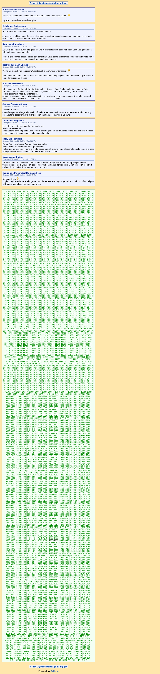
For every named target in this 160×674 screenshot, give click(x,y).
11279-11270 (48, 355)
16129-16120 (22, 204)
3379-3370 (53, 575)
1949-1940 (42, 614)
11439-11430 (22, 350)
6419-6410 (53, 492)
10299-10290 (48, 385)
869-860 (52, 643)
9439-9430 (75, 409)
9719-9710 (32, 403)
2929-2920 (21, 588)
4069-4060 (85, 555)
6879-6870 (75, 479)
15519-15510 (87, 222)
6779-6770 (10, 483)
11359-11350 (35, 353)
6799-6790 (75, 481)
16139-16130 (9, 204)
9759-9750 (75, 401)
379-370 (43, 654)
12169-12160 (74, 326)
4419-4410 (53, 547)
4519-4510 (32, 544)
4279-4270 (32, 551)
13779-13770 (74, 276)
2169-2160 (64, 608)
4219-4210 (10, 553)
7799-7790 (32, 455)
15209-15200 (35, 233)
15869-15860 (87, 211)
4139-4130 (10, 555)
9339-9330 (10, 414)
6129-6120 (21, 501)
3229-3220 (42, 579)
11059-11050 (60, 361)
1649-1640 (21, 623)
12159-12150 (87, 326)
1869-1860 (42, 616)
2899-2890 (53, 588)
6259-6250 (53, 497)
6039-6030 (32, 503)
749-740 (69, 645)
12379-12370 (74, 320)
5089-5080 (21, 529)
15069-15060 (35, 237)
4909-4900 (42, 534)
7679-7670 (75, 457)
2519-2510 (32, 599)
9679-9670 (75, 403)
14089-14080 (35, 268)
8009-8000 (64, 449)
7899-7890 (10, 453)
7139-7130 (53, 473)
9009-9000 (21, 422)
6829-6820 (42, 481)
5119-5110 (75, 527)
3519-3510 (75, 571)
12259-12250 (48, 324)
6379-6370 (10, 494)
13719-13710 (61, 279)
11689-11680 (60, 342)
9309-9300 (42, 414)
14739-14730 (9, 248)
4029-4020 (42, 558)
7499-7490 (10, 464)
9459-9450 (53, 409)
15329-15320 (61, 228)
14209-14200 (61, 263)
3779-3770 (53, 564)
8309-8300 (85, 440)
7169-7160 (21, 473)
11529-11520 (86, 346)
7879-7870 (32, 453)
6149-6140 (85, 499)
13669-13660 (35, 281)
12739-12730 (61, 309)
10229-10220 (48, 388)
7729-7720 (21, 457)
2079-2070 (75, 610)
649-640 (69, 647)
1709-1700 (42, 621)
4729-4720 (64, 538)
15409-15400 (48, 226)
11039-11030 (86, 361)
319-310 (9, 656)
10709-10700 (61, 372)
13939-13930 (48, 272)
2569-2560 (64, 597)
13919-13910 (74, 272)
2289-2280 (21, 606)
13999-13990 (61, 270)
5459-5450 (53, 518)
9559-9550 (32, 407)
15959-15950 (61, 209)
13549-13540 (9, 285)
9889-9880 (21, 398)
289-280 (35, 656)
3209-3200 (64, 579)
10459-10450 (22, 381)
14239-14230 (22, 263)
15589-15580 (87, 220)
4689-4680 (21, 540)
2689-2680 (21, 595)
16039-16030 (48, 207)
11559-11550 (48, 346)
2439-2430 (32, 601)
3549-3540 (42, 571)
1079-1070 (32, 638)
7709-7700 (42, 457)
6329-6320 (64, 494)
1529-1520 (64, 625)
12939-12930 (74, 302)
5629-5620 (42, 514)
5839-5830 (75, 507)
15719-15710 (9, 217)
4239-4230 (75, 551)
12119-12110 (48, 329)
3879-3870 (32, 562)
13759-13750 (9, 279)
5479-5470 (32, 518)
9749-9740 (85, 401)
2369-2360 (21, 603)
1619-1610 (53, 623)
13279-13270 (87, 292)
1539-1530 (53, 625)
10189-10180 (9, 390)
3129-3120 (64, 582)
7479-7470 (32, 464)
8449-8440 (21, 438)
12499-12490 (9, 318)
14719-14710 (35, 248)
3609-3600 (64, 568)
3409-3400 (21, 575)
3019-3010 (10, 586)
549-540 (69, 649)
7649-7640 (21, 459)
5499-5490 (10, 518)
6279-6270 (32, 497)
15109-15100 (74, 235)
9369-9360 (64, 412)
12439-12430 (87, 318)
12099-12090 (74, 329)
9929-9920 (64, 396)
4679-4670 (32, 540)
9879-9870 (32, 398)
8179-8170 (53, 444)
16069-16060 (9, 207)
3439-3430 (75, 573)
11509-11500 (22, 348)
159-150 (61, 658)
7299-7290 (53, 468)
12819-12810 (48, 307)
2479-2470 (75, 599)
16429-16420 (87, 193)
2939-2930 (10, 588)
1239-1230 (32, 634)
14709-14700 (48, 248)
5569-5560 (21, 516)
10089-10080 (48, 392)
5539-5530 (53, 516)
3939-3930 (53, 560)
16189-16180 (35, 202)
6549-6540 (85, 488)
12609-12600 (48, 313)
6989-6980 (42, 477)
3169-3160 (21, 582)
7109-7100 (85, 473)
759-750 (61, 645)
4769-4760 (21, 538)
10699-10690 (74, 372)
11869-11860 (10, 337)
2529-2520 (21, 599)
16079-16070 (86, 204)
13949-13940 (35, 272)
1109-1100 (84, 636)
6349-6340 (42, 494)
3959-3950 (32, 560)
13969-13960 (9, 272)
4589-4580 (42, 542)
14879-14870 (9, 244)
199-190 (26, 658)
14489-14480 (61, 255)
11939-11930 (10, 335)
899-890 (26, 643)
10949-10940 (22, 366)
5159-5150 (32, 527)
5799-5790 (32, 510)
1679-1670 (75, 621)
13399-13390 (22, 289)
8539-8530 (10, 435)
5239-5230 (32, 525)
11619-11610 (60, 344)
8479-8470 (75, 435)
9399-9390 (32, 412)
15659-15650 (87, 217)
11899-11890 (60, 335)
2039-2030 (32, 612)
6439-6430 (32, 492)
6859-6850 (10, 481)
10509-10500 (48, 379)
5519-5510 (75, 516)
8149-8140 (85, 444)
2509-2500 (42, 599)
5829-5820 (85, 507)
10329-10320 (9, 385)
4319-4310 (75, 549)
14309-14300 (22, 261)
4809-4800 (64, 536)
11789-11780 (22, 340)
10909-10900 (74, 366)
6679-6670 (32, 486)
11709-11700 (35, 342)
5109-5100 (85, 527)
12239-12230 (74, 324)
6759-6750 (32, 483)
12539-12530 (48, 316)
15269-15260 (48, 231)
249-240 (69, 656)
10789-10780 (48, 370)
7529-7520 (64, 462)
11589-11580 (10, 346)
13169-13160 (48, 296)
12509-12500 (87, 316)
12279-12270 (22, 324)
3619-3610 (53, 568)
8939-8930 (10, 425)
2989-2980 (42, 586)
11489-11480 (48, 348)
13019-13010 (61, 300)
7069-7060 (42, 475)
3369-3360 (64, 575)
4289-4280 (21, 551)
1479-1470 (32, 627)
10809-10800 (22, 370)
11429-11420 (35, 350)
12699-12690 (22, 311)
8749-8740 (42, 429)
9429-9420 (85, 409)
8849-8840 (21, 427)
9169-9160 (21, 418)
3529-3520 (64, 571)
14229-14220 (35, 263)
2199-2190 (32, 608)
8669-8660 (42, 431)
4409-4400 (64, 547)
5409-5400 (21, 521)
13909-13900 (87, 272)
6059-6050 (10, 503)
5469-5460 (42, 518)
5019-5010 (10, 531)
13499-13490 (74, 285)
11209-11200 (48, 357)
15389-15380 (74, 226)
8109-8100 (42, 446)
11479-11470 (60, 348)
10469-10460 (9, 381)
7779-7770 (53, 455)
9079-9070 (32, 420)
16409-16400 (22, 196)
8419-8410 (53, 438)
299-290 (26, 656)
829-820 (86, 643)
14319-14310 (9, 261)
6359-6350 (32, 494)
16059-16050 (22, 207)
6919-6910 (32, 479)
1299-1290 (53, 632)
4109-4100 (42, 555)
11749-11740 (73, 340)
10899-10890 (87, 366)
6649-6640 (64, 486)
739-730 (78, 645)
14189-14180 (87, 263)
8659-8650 (53, 431)
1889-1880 (21, 616)
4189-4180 (42, 553)
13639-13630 (74, 281)
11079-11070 (35, 361)
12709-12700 (9, 311)
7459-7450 (53, 464)
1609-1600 (64, 623)
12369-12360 (87, 320)
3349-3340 (85, 575)
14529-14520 (9, 255)
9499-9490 (10, 409)
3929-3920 (64, 560)
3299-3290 (53, 577)
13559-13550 (87, 283)
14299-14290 (35, 261)
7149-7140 (43, 473)
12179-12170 (61, 326)
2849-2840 (21, 590)
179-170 (43, 658)
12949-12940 (61, 302)
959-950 (63, 640)
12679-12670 (48, 311)
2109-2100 (42, 610)
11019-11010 (22, 364)
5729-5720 (21, 512)
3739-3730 (10, 566)
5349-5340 (85, 521)
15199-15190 (48, 233)
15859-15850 (9, 213)
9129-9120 (64, 418)
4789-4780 (85, 536)
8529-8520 (21, 435)
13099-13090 (48, 298)
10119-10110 (9, 392)
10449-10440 (35, 381)
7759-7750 (75, 455)
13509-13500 (61, 285)
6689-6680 (21, 486)
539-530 (78, 649)
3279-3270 (75, 577)
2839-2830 (32, 590)
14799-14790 (22, 246)
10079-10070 (61, 392)
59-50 (54, 660)
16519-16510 (58, 191)
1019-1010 (8, 640)
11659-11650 (10, 344)
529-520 (86, 649)
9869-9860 (42, 398)
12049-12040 (48, 331)
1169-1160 (22, 636)
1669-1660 (85, 621)
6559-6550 (75, 488)
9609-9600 (64, 405)
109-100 (21, 660)
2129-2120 (21, 610)
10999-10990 (47, 364)
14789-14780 (35, 246)
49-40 (61, 660)
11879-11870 (86, 335)
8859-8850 (10, 427)
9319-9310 (32, 414)
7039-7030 (75, 475)
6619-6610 (10, 488)
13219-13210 (74, 294)
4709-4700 (85, 538)
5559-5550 (32, 516)
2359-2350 (32, 603)
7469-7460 (42, 464)
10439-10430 (48, 381)
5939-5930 (53, 505)
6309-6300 (85, 494)
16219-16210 (87, 200)
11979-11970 (48, 333)
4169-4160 (64, 553)
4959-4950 (75, 531)
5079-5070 (32, 529)
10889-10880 (9, 368)
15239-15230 (87, 231)
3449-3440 (64, 573)
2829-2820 (42, 590)
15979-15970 (35, 209)
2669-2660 (42, 595)
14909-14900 (61, 241)
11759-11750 (60, 340)
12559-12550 (22, 316)
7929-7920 (64, 451)
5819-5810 (10, 510)
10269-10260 (87, 385)
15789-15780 (9, 215)
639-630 (78, 647)
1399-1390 (32, 630)
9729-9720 (21, 403)
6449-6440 (21, 492)
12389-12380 (61, 320)
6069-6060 (85, 501)
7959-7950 (32, 451)
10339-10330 (87, 383)
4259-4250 (53, 551)
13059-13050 (9, 300)
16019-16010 (74, 207)
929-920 (88, 640)
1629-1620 (42, 623)
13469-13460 (22, 287)
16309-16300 (61, 198)
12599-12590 (61, 313)
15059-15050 (48, 237)
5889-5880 (21, 507)
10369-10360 (48, 383)
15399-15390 (61, 226)
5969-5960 (21, 505)
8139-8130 (10, 446)
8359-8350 (32, 440)
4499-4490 (53, 544)
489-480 (35, 651)
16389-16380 (48, 196)
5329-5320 (21, 523)
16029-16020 (61, 207)
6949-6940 (85, 477)
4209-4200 (21, 553)
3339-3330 (10, 577)
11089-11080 (22, 361)
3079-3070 (32, 584)
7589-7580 (85, 459)
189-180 (35, 658)
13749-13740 (22, 279)
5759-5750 (75, 510)
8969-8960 (64, 422)
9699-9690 (53, 403)
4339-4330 (53, 549)
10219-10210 (61, 388)
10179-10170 (22, 390)
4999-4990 (32, 531)
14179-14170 (9, 265)
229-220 (86, 656)
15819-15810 (61, 213)
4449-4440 (21, 547)
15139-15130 (35, 235)
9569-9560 (21, 407)
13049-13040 (22, 300)
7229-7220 (42, 470)
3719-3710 (32, 566)
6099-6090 (53, 501)
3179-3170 (10, 582)
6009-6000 (64, 503)
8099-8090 (53, 446)
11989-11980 (35, 333)
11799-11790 (10, 340)
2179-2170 (53, 608)
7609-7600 (64, 459)
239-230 (78, 656)
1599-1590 (75, 623)
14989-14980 (48, 239)
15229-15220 (9, 233)
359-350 (61, 654)
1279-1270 (75, 632)
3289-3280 (64, 577)
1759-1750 (75, 619)
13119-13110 (22, 298)
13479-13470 (9, 287)
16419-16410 (9, 196)
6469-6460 (85, 490)
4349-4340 (42, 549)
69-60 (48, 660)
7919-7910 (75, 451)
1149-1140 (43, 636)
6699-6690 (10, 486)
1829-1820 (85, 616)
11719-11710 (22, 342)
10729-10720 (35, 372)
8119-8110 (31, 446)
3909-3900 (85, 560)
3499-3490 (10, 573)
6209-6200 (21, 499)
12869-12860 (74, 305)
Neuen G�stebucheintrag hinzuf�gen (48, 3)
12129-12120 (35, 329)
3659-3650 (10, 568)
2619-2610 (10, 597)
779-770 (43, 645)
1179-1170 (11, 636)
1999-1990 (75, 612)
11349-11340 (48, 353)
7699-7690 (53, 457)
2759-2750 (32, 592)
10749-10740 (9, 372)
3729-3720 (21, 566)
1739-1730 (10, 621)
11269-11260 (60, 355)
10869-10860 (35, 368)
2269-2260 (42, 606)
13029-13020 (48, 300)
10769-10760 (74, 370)
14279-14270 (61, 261)
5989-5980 (85, 503)
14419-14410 (61, 257)
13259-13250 (22, 294)
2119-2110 (31, 610)
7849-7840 (64, 453)
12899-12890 (35, 305)
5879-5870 (32, 507)
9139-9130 (53, 418)
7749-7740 (85, 455)
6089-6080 (64, 501)
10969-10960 (86, 364)
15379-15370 (87, 226)
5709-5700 (42, 512)
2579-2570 (53, 597)
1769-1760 (64, 619)
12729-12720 (74, 309)
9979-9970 (10, 396)
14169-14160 (22, 265)
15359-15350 (22, 228)
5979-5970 (10, 505)
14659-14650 (22, 250)
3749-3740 (85, 564)
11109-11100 (84, 359)
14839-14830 (61, 244)
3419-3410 (10, 575)
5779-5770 (53, 510)
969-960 (54, 640)
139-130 (78, 658)
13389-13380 (35, 289)
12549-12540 (35, 316)
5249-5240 (21, 525)
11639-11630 (35, 344)
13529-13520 (35, 285)
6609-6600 (21, 488)
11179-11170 (85, 357)
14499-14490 (48, 255)
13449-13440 (48, 287)
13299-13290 (61, 292)
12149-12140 (9, 329)
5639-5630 (32, 514)
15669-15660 (74, 217)
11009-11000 (34, 364)
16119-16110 (35, 204)
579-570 (43, 649)
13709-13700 (74, 279)
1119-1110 (74, 636)
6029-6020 (42, 503)
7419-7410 (10, 466)
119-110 (13, 660)
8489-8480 (64, 435)
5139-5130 (53, 527)
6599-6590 (32, 488)
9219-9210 (53, 416)
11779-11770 (35, 340)
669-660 (52, 647)
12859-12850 (87, 305)
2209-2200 (21, 608)
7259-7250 (10, 470)
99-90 (29, 660)
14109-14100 (9, 268)
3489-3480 (21, 573)
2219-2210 (10, 608)
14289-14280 (48, 261)
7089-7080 (21, 475)
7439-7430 (75, 464)
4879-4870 (75, 534)
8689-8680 (21, 431)
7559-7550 (32, 462)
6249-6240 (64, 497)
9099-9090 (10, 420)
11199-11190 (60, 357)
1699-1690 (53, 621)
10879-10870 (22, 368)
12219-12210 (9, 326)
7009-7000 (21, 477)
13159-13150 (61, 296)
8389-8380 (85, 438)
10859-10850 (48, 368)
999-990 (28, 640)
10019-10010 (50, 394)
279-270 (43, 656)
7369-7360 (64, 466)
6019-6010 (53, 503)
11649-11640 (22, 344)
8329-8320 (64, 440)
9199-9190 (75, 416)
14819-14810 (87, 244)
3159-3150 (32, 582)
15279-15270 (35, 231)
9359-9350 (75, 412)
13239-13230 (48, 294)
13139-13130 (87, 296)
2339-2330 (53, 603)
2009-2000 (64, 612)
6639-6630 (75, 486)
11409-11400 (60, 350)
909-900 (18, 643)
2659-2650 (53, 595)
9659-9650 (10, 405)
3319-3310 (32, 577)
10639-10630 (61, 374)
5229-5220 (42, 525)
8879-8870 (75, 425)
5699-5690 (53, 512)
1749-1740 (85, 619)
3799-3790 (32, 564)
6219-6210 (10, 499)
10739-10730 (22, 372)
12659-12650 (74, 311)
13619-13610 (9, 283)
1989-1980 (85, 612)
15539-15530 (61, 222)
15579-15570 (9, 222)
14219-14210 (48, 263)
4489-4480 (64, 544)
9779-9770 (53, 401)
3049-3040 (64, 584)
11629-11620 (48, 344)
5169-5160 (21, 527)
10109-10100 (22, 392)
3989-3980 (85, 558)
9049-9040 (64, 420)
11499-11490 (35, 348)
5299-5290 (53, 523)
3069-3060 (42, 584)
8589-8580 (42, 433)
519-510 (9, 651)
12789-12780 (87, 307)
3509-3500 (85, 571)
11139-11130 (48, 359)
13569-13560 (74, 283)
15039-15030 (74, 237)
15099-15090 (86, 235)
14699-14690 (61, 248)
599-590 (26, 649)
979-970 (46, 640)
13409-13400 (9, 289)
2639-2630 (75, 595)
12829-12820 (35, 307)
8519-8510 (32, 435)
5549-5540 (42, 516)
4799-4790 (75, 536)
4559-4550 (75, 542)
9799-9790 (32, 401)
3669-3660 (85, 566)
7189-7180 (85, 470)
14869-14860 (22, 244)
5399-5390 (32, 521)
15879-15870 (74, 211)
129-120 (86, 658)
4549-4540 (85, 542)
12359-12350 (9, 322)
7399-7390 (32, 466)
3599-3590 (75, 568)
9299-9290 (53, 414)
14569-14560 (48, 252)
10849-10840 (61, 368)
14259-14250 (87, 261)
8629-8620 (85, 431)
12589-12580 (74, 313)
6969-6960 (64, 477)
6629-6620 (85, 486)
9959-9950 (32, 396)
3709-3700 (42, 566)
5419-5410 (10, 521)
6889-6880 (64, 479)
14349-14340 (61, 259)
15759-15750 (48, 215)
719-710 (9, 647)
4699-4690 (10, 540)
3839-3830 (75, 562)
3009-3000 (21, 586)
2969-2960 (64, 586)
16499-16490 (84, 191)
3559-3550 (32, 571)
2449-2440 (21, 601)
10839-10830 (74, 368)
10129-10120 (87, 390)
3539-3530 (53, 571)
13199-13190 (9, 296)
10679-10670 (9, 374)
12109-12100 (61, 329)
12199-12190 (35, 326)
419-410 (9, 654)
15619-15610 (48, 220)
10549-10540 (87, 377)
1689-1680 (64, 621)
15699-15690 (35, 217)
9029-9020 (85, 420)
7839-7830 (75, 453)
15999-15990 (9, 209)
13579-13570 (61, 283)
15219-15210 (22, 233)
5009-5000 (21, 531)
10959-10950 (9, 366)
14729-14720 (22, 248)
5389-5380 (42, 521)
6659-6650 (53, 486)
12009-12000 (10, 333)
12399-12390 (48, 320)
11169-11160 (11, 359)
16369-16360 (74, 196)
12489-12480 (22, 318)
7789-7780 (42, 455)
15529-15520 (74, 222)
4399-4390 (75, 547)
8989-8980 (42, 422)
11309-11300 (10, 355)
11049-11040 (73, 361)
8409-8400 (64, 438)
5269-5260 (85, 523)
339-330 (78, 654)
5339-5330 (10, 523)
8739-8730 (53, 429)
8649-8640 (64, 431)
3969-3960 (21, 560)
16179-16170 (48, 202)
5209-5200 (64, 525)
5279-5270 (75, 523)
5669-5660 (85, 512)
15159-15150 (9, 235)
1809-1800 (21, 619)
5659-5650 (10, 514)
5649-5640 (21, 514)
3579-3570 (10, 571)
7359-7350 (75, 466)
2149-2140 (85, 608)
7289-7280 (64, 468)
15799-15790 (87, 213)
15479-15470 (48, 224)
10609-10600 (9, 377)
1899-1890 (10, 616)
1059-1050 (53, 638)
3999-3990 (75, 558)
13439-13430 (61, 287)
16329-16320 (35, 198)
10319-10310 (22, 385)
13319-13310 (35, 292)
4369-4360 (21, 549)
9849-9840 (64, 398)
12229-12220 (87, 324)
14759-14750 (74, 246)
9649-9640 (21, 405)
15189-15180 (61, 233)
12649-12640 (87, 311)
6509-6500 (42, 490)
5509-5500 (85, 516)
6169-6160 (64, 499)
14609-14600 (87, 250)
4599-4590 (32, 542)
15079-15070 (22, 237)
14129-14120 (74, 265)
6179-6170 (53, 499)
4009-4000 (64, 558)
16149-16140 (87, 202)
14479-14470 (74, 255)
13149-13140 (74, 296)
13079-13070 (74, 298)
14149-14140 (48, 265)
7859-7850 (53, 453)
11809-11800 (86, 337)
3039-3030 (75, 584)
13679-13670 (22, 281)
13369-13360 (61, 289)
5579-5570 (10, 516)
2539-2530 (10, 599)
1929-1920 (64, 614)
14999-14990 (35, 239)
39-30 (67, 660)
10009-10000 (63, 394)
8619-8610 (10, 433)
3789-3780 (42, 564)
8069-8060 (85, 446)
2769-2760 (21, 592)
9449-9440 (64, 409)
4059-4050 (10, 558)
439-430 (78, 651)
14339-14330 (74, 259)
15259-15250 (61, 231)
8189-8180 (42, 444)
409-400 (18, 654)
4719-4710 (75, 538)
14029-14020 (22, 270)
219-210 (9, 658)
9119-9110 (75, 418)
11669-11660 (86, 342)
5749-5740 (85, 510)
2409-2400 (64, 601)
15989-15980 (22, 209)
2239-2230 (75, 606)
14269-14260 (74, 261)
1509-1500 (85, 625)
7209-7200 (64, 470)
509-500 (18, 651)
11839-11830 (48, 337)
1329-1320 (21, 632)
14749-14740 (87, 246)
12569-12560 (9, 316)
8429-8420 (42, 438)
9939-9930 (53, 396)
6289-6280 (21, 497)
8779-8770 (10, 429)
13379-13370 (48, 289)
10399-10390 (9, 383)
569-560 (52, 649)
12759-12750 (35, 309)
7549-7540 (42, 462)
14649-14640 (35, 250)
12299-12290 (87, 322)
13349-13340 (87, 289)
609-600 (18, 649)
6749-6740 (42, 483)
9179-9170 (10, 418)
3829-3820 (85, 562)
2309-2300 (85, 603)
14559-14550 (61, 252)
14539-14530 (87, 252)
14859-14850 (35, 244)
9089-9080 (21, 420)
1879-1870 (32, 616)
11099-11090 (10, 361)
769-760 (52, 645)
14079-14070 (48, 268)
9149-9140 (43, 418)
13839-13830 (87, 274)
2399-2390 (75, 601)
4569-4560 (64, 542)
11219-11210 (35, 357)
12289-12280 (9, 324)
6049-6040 (21, 503)
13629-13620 (87, 281)
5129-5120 (64, 527)
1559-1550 (32, 625)
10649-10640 (48, 374)
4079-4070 (75, 555)
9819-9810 (10, 401)
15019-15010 (9, 239)
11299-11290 (22, 355)
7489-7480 (21, 464)
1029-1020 (85, 638)
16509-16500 (71, 191)
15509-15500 (9, 224)
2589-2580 (42, 597)
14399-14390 (87, 257)
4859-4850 (10, 536)
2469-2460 (85, 599)
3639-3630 (32, 568)
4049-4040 (21, 558)
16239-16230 (61, 200)
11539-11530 (73, 346)
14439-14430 (35, 257)
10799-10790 (35, 370)
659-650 (61, 647)
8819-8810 (53, 427)
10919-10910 (61, 366)
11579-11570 (22, 346)
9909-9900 (85, 396)
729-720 (86, 645)
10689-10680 (87, 372)
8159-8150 (75, 444)
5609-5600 (64, 514)
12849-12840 (9, 307)
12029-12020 (74, 331)
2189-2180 (42, 608)
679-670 (43, 647)
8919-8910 (32, 425)
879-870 (43, 643)
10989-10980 (60, 364)
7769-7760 (64, 455)
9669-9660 (85, 403)
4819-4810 (53, 536)
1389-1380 (42, 630)
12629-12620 (22, 313)
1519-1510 (75, 625)
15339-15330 (48, 228)
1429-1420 (85, 627)
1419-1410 (10, 630)
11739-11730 (86, 340)
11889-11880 (73, 335)
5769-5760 (64, 510)
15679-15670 (61, 217)
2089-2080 (64, 610)
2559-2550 (75, 597)
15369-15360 (9, 228)
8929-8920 (21, 425)
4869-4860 (85, 534)
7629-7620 (42, 459)
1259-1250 (10, 634)
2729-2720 (64, 592)
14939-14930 (22, 241)
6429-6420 (42, 492)
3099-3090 (10, 584)
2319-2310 (75, 603)
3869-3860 (42, 562)
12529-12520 (61, 316)
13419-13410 (87, 287)
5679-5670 (75, 512)
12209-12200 (22, 326)
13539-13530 (22, 285)
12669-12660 (61, 311)
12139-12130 (22, 329)
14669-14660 (9, 250)
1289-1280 (64, 632)
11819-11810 (73, 337)
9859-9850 (53, 398)
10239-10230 (35, 388)
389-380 (35, 654)
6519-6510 (32, 490)
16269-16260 (22, 200)
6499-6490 (53, 490)
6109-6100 (42, 501)
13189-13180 (22, 296)
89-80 (35, 660)
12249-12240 (61, 324)
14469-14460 (87, 255)
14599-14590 (9, 252)
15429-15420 (22, 226)
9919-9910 (75, 396)
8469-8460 (85, 435)
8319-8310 (75, 440)
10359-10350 (61, 383)
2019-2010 (53, 612)
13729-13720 (48, 279)
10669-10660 (22, 374)
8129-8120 (21, 446)
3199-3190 (75, 579)
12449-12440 (74, 318)
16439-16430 (74, 193)
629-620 (86, 647)
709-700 (18, 647)
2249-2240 (64, 606)
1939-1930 (53, 614)
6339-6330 (53, 494)
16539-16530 (32, 191)
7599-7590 (75, 459)
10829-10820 (87, 368)
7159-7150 (32, 473)
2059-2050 (10, 612)
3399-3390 (32, 575)
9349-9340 (85, 412)
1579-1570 (10, 625)
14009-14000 (48, 270)
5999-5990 (75, 503)
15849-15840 (22, 213)
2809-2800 (64, 590)
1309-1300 (42, 632)
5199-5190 (75, 525)
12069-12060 (22, 331)
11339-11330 (60, 353)
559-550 (61, 649)
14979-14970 (61, 239)
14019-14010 (35, 270)
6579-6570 (53, 488)
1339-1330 (10, 632)
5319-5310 (32, 523)
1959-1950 (32, 614)
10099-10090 (35, 392)
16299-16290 (74, 198)
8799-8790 (75, 427)
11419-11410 (48, 350)
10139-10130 (74, 390)
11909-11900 (48, 335)
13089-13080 (61, 298)
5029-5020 (85, 529)
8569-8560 (64, 433)
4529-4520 (21, 544)
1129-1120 (63, 636)
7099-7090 (10, 475)
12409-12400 (35, 320)
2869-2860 (85, 588)
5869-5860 (42, 507)
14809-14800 (9, 246)
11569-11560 (35, 346)
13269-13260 (9, 294)
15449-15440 (87, 224)
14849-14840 (48, 244)
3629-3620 (42, 568)
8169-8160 (64, 444)
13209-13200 (87, 294)
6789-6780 (85, 481)
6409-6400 (64, 492)
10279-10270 (74, 385)
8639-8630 (75, 431)
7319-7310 (32, 468)
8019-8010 (53, 449)
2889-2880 (64, 588)
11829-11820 (60, 337)
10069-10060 (74, 392)
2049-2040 (21, 612)
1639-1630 (32, 623)
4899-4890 (53, 534)
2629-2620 (85, 595)
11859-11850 (22, 337)
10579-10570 (48, 377)
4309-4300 (85, 549)
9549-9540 (42, 407)
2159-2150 (75, 608)
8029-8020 (42, 449)
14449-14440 (22, 257)
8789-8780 (85, 427)
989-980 (37, 640)
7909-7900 (85, 451)
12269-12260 (35, 324)
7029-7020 (85, 475)
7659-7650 (10, 459)
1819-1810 (10, 619)
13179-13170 (35, 296)
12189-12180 (48, 326)
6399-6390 (75, 492)
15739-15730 (74, 215)
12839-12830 (22, 307)
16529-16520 (45, 191)
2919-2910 (32, 588)
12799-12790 (74, 307)
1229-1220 (43, 634)
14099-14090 (22, 268)
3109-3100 (85, 582)
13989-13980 (74, 270)
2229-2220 (85, 606)
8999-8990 (32, 422)
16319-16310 (48, 198)
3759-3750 (75, 564)
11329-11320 (73, 353)
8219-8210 (10, 444)
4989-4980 (42, 531)
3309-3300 (42, 577)
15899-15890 (48, 211)
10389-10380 (22, 383)
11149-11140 (35, 359)
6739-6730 (53, 483)
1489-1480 (21, 627)
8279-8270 (32, 442)
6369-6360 (21, 494)
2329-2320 (64, 603)
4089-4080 (64, 555)
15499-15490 (22, 224)
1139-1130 (53, 636)
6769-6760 (21, 483)
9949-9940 (42, 396)
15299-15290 (9, 231)
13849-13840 (74, 274)
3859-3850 (53, 562)
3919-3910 (75, 560)
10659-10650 (35, 374)
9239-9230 (32, 416)
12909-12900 (22, 305)
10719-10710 (48, 372)
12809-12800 (61, 307)
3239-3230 (32, 579)
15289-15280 (22, 231)
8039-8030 (32, 449)
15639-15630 (22, 220)
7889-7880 (21, 453)
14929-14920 (35, 241)
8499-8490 (53, 435)
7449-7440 (64, 464)
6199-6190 (32, 499)
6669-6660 (42, 486)
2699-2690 (10, 595)
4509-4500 (42, 544)
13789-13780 (61, 276)
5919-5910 (75, 505)
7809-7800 (21, 455)
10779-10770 (61, 370)
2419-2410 (53, 601)
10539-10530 (9, 379)
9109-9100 (85, 418)
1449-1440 (64, 627)
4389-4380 (85, 547)
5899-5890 (10, 507)
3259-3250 (10, 579)
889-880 (35, 643)
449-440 (69, 651)
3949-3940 (42, 560)
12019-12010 (87, 331)
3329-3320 (21, 577)
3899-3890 (10, 562)
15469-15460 (61, 224)
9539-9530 (53, 407)
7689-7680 (64, 457)
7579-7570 (10, 462)
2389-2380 (85, 601)
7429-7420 (85, 464)
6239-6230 (75, 497)
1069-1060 (42, 638)
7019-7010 (10, 477)
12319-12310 (61, 322)
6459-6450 (10, 492)
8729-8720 (64, 429)
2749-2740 (42, 592)
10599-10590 (22, 377)
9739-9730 (10, 403)
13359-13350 (74, 289)
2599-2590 (32, 597)
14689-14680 (74, 248)
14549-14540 (74, 252)
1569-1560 (21, 625)
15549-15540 (48, 222)
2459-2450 (10, 601)
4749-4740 (42, 538)
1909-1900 (85, 614)
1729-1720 (21, 621)
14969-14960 (74, 239)
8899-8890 (53, 425)
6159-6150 (75, 499)
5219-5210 (53, 525)
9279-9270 (75, 414)
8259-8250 (53, 442)
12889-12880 (48, 305)
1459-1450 (53, 627)
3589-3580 (85, 568)
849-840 (69, 643)
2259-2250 (53, 606)
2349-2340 (42, 603)
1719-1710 (32, 621)
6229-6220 (85, 497)
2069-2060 (85, 610)
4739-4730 (53, 538)
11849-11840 (35, 337)
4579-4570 (53, 542)
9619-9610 (53, 405)
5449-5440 (64, 518)
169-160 (52, 658)
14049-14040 (87, 268)
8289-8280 (21, 442)
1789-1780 (42, 619)
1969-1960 (21, 614)
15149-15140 (22, 235)
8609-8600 (21, 433)
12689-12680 (35, 311)
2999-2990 (32, 586)
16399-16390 (35, 196)
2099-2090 (53, 610)
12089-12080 (86, 329)
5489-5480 (21, 518)
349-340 (69, 654)
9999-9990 (75, 394)
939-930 (80, 640)
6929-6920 (21, 479)
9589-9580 (85, 405)
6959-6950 (75, 477)
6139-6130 (10, 501)
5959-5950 (32, 505)
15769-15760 (35, 215)
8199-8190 (32, 444)
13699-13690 (87, 279)
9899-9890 (10, 398)
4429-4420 (42, 547)
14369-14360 (35, 259)
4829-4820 (42, 536)
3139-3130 (53, 582)
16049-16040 (35, 207)
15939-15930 (87, 209)
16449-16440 (61, 193)
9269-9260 (85, 414)
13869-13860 (48, 274)
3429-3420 (85, 573)
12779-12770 (9, 309)
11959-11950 (73, 333)
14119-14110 (86, 265)
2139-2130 (10, 610)
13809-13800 (35, 276)
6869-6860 (85, 479)
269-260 (52, 656)
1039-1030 (75, 638)
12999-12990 (87, 300)
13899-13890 (9, 274)
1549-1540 (42, 625)
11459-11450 (86, 348)
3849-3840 (64, 562)
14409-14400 (74, 257)
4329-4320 (64, 549)
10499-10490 (61, 379)
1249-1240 (21, 634)
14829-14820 (74, 244)
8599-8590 (32, 433)
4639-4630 (75, 540)
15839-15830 (35, 213)
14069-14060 (61, 268)
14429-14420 (48, 257)
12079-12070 (9, 331)
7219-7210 (53, 470)
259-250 (61, 656)
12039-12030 (61, 331)
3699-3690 (53, 566)
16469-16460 (35, 193)
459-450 (61, 651)
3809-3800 (21, 564)
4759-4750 (32, 538)
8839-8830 (32, 427)
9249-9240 (21, 416)
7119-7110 (75, 473)
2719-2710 (75, 592)
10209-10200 (74, 388)
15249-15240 (74, 231)
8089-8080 (64, 446)
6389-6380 (85, 492)
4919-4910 (32, 534)
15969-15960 (48, 209)
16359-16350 (87, 196)
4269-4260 (42, 551)
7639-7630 (32, 459)
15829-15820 (48, 213)
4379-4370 (10, 549)
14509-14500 (35, 255)
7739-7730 (10, 457)
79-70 (42, 660)
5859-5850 (53, 507)
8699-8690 (10, 431)
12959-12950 (48, 302)
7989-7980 (85, 449)
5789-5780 (42, 510)
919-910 (9, 643)
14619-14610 (74, 250)
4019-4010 (53, 558)
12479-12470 (35, 318)
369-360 (52, 654)
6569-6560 (64, 488)
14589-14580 (22, 252)
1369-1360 (64, 630)
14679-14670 (87, 248)
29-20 (74, 660)
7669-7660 (85, 457)
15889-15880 (61, 211)
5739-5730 (10, 512)
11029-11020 (9, 364)
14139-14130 (61, 265)
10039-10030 (24, 394)
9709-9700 (42, 403)
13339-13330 (9, 292)
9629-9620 (42, 405)
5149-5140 (43, 527)
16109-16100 (48, 204)
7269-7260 (85, 468)
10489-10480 (74, 379)
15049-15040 (61, 237)
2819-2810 (53, 590)
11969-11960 (60, 333)
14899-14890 (74, 241)
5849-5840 (64, 507)
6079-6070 (75, 501)
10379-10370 (35, 383)
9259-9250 (10, 416)
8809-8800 (64, 427)
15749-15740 (61, 215)
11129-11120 (60, 359)
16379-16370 (61, 196)
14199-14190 (74, 263)
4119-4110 (31, 555)
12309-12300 (74, 322)
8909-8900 (42, 425)
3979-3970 (10, 560)
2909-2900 (42, 588)
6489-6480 (64, 490)
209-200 (18, 658)
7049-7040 (64, 475)
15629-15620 (35, 220)
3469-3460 (42, 573)
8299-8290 (10, 442)
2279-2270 (32, 606)
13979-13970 (87, 270)
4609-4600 (21, 542)
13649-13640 (61, 281)
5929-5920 (64, 505)
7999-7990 (75, 449)
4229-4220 (85, 551)
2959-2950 (75, 586)
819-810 (9, 645)
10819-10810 (9, 370)
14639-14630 (48, 250)
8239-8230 (75, 442)
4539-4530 (10, 544)
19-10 (80, 660)
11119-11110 (72, 359)
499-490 (26, 651)
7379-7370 (53, 466)
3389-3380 (42, 575)
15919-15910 (22, 211)
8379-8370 (10, 440)
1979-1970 (10, 614)
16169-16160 (61, 202)
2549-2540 (85, 597)
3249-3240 (21, 579)
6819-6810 (53, 481)
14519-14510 (22, 255)
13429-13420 (74, 287)
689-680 (35, 647)
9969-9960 (21, 396)
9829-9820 (85, 398)
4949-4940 (85, 531)
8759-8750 (32, 429)
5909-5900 (85, 505)
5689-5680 (64, 512)
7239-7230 (32, 470)
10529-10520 (22, 379)
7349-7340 (85, 466)
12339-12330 (35, 322)
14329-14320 (87, 259)
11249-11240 (86, 355)
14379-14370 (22, 259)
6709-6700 (85, 483)
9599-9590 (75, 405)
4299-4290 (10, 551)
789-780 (35, 645)
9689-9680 (64, 403)
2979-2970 (53, 586)
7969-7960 (21, 451)
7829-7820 (85, 453)
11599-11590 (86, 344)
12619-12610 (35, 313)
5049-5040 (64, 529)
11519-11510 (10, 348)
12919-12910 (9, 305)
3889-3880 (21, 562)
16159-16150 (74, 202)
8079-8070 (75, 446)
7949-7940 (42, 451)
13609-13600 (22, 283)
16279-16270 (9, 200)
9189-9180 (85, 416)
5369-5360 (64, 521)
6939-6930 (10, 479)
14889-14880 (87, 241)
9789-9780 (42, 401)
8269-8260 (42, 442)
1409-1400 (21, 630)
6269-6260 (42, 497)
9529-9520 (64, 407)
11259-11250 (73, 355)
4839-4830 (32, 536)
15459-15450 (74, 224)
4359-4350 (32, 549)
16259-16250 (35, 200)
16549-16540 (19, 191)
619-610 (9, 649)
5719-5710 (32, 512)
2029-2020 (42, 612)
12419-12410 (22, 320)
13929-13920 (61, 272)
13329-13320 (22, 292)
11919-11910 (35, 335)
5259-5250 (10, 525)
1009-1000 (19, 640)
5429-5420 (85, 518)
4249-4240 (64, 551)
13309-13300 (48, 292)
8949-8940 (85, 422)
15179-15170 (74, 233)
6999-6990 (32, 477)
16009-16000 (87, 207)
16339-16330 (22, 198)
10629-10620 (74, 374)
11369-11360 (22, 353)
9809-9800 (21, 401)
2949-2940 (85, 586)
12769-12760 (22, 309)
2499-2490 (53, 599)
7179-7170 (10, 473)
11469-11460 (73, 348)
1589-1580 (85, 623)
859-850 (61, 643)
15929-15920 (9, 211)
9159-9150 (32, 418)
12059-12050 (35, 331)
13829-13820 (9, 276)
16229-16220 (74, 200)
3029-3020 (85, 584)
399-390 (26, 654)
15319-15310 (74, 228)
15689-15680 (48, 217)
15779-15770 (22, 215)
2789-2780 (85, 590)
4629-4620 (85, 540)
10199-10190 (87, 388)
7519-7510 (75, 462)
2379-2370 (10, 603)
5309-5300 (42, 523)
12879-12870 (61, 305)
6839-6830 (32, 481)
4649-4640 (64, 540)
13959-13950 (22, 272)
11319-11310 (86, 353)
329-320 (86, 654)
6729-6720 (64, 483)
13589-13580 (48, 283)
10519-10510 (35, 379)
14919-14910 (48, 241)
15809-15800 (74, 213)
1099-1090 (10, 638)
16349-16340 (9, 198)
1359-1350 (75, 630)
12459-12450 (61, 318)
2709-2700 (85, 592)
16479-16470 (22, 193)
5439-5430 (75, 518)
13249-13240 (35, 294)
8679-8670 (32, 431)
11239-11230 (10, 357)
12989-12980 (9, 302)
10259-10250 (9, 388)
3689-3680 (64, 566)
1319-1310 (32, 632)
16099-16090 (61, 204)
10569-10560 (61, 377)
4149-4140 (85, 553)
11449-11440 (10, 350)
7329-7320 (21, 468)
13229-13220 (61, 294)
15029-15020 (87, 237)
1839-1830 (75, 616)
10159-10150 (48, 390)
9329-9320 (21, 414)
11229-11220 (23, 357)
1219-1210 (53, 634)
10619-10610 (87, 374)
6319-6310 (75, 494)
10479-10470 (87, 379)
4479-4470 (75, 544)
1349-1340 (85, 630)
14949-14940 (9, 241)
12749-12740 (48, 309)
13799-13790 (48, 276)
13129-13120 (9, 298)
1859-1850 (53, 616)
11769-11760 (48, 340)
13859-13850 (61, 274)
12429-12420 (9, 320)
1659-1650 (10, 623)
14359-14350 (48, 259)
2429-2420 (42, 601)
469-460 (52, 651)
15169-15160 (87, 233)
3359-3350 (75, 575)
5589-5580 (85, 514)
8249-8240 (64, 442)
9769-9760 (64, 401)
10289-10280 (61, 385)
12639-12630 (9, 313)
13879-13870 (35, 274)
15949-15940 (74, 209)
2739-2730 (53, 592)
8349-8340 (42, 440)
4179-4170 (53, 553)
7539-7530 (53, 462)
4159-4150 (75, 553)
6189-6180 (42, 499)
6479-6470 (75, 490)
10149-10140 (61, 390)
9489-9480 (21, 409)
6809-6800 (64, 481)
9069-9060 (42, 420)
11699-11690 (48, 342)
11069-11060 (48, 361)
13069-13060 (86, 298)
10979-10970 (73, 364)
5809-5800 (21, 510)
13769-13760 (87, 276)
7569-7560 (21, 462)
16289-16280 (87, 198)
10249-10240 (22, 388)
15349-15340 (35, 228)
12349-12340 (22, 322)
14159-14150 (35, 265)
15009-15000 (22, 239)
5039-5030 (75, 529)
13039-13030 (35, 300)
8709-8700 (85, 429)
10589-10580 (35, 377)
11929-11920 (22, 335)
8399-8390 (75, 438)
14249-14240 (9, 263)
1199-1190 (75, 634)
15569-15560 (22, 222)
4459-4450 (10, 547)
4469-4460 (85, 544)
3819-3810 (10, 564)
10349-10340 (74, 383)
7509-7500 (85, 462)
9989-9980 (85, 394)
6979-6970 (53, 477)
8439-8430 (32, 438)
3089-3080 (21, 584)
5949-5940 (42, 505)
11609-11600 (73, 344)
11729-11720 (10, 342)
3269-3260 (85, 577)
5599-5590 (75, 514)
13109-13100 (35, 298)
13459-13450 (35, 287)
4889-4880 (64, 534)
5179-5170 (10, 527)
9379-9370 (53, 412)
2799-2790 (75, 590)
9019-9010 (10, 422)
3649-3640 (21, 568)
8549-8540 (85, 433)
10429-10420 (61, 381)
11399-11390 (73, 350)
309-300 (18, 656)
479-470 (43, 651)
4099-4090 (53, 555)
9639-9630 (32, 405)
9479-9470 (32, 409)
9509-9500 (85, 407)
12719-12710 (87, 309)
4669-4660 (42, 540)
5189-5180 (85, 525)
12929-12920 (87, 302)
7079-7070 (32, 475)
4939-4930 (10, 534)
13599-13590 (35, 283)
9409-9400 (21, 412)
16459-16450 (48, 193)
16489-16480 (9, 193)
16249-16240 (48, 200)
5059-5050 (53, 529)
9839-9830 (75, 398)
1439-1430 (75, 627)
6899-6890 (53, 479)
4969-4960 (64, 531)
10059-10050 (86, 392)
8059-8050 (10, 449)
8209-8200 (21, 444)
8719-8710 (75, 429)
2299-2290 (10, 606)
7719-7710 (32, 457)
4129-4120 (21, 555)
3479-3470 (32, 573)
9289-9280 (64, 414)
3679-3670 (75, 566)
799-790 (26, 645)
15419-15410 (35, 226)
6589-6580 (42, 488)
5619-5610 (53, 514)
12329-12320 (48, 322)
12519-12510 (74, 316)
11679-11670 (73, 342)
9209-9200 (64, 416)
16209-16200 (9, 202)
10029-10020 (37, 394)
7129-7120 (64, 473)
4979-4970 (53, 531)
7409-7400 (21, 466)
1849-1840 (64, 616)
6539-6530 (10, 490)
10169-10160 (35, 390)
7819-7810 (10, 455)
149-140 (69, 658)
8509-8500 (42, 435)
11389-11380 (86, 350)
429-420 (86, 651)
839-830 (78, 643)
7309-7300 (42, 468)
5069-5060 (42, 529)
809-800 (18, 645)
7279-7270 (75, 468)
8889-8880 (64, 425)
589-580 (35, 649)
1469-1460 (42, 627)
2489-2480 (64, 599)
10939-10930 (35, 366)
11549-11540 (60, 346)
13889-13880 (22, 274)
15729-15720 (87, 215)
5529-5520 (64, 516)
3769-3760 (64, 564)
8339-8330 (53, 440)
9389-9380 (42, 412)
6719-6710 (75, 483)
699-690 (26, 647)
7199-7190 (75, 470)
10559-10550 (74, 377)
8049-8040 (21, 449)
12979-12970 (22, 302)
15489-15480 (35, 224)
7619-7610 (53, 459)
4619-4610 (10, 542)
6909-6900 (42, 479)
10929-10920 (48, 366)
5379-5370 (53, 521)
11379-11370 (10, 353)
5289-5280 (64, 523)
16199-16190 (22, 202)
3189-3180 (85, 579)
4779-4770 (10, 538)
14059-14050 (74, 268)
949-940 (71, 640)
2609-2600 (21, 597)
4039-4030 (32, 558)
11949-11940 (86, 333)
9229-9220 (42, 416)
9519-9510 (75, 407)
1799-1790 (32, 619)
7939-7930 (53, 451)
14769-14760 (61, 246)
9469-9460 (42, 409)
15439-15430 (9, 226)
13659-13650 (48, 281)
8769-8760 (21, 429)
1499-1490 (10, 627)
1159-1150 (32, 636)
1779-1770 (53, 619)
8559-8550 (75, 433)
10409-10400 (87, 381)
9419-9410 (10, 412)
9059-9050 (53, 420)
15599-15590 (74, 220)
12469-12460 (48, 318)
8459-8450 (10, 438)
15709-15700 (22, 217)
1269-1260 (85, 632)
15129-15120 (48, 235)
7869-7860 (42, 453)
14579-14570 (35, 252)
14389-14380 (9, 259)
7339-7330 (10, 468)
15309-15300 (87, 228)
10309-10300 (35, 385)
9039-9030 (75, 420)
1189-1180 (85, 634)
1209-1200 (64, 634)
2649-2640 (64, 595)
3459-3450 (53, 573)
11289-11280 (35, 355)
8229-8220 (85, 442)
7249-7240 (21, 470)
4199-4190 (32, 553)
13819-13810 (22, 276)
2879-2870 (75, 588)
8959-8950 (75, 422)
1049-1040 (64, 638)
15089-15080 (9, 237)
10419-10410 (74, 381)
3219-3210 (53, 579)
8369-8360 (21, 440)
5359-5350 (75, 521)
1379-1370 (53, 630)
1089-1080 (21, 638)
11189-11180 (73, 357)
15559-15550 (35, 222)
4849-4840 (21, 536)
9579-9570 (10, 407)
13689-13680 (9, 281)
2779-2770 (10, 592)
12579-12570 (87, 313)
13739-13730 (35, 279)
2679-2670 (32, 595)
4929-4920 (21, 534)
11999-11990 (22, 333)
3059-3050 (53, 584)
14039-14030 (9, 270)
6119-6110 (31, 501)
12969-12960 (35, 302)
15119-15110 (61, 235)
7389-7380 (42, 466)
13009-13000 (74, 300)
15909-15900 (35, 211)
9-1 (85, 660)
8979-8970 (53, 422)
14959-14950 (87, 239)
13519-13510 (48, 285)
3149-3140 (43, 582)
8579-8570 (53, 433)
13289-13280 (74, 292)
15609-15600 (61, 220)
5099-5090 (10, 529)
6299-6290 (10, 497)
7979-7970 (10, 451)
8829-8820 (42, 427)
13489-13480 (87, 285)
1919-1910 (75, 614)
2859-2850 (10, 590)
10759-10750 (87, 370)
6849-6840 (21, 481)
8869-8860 (85, 425)
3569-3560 (21, 571)
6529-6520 (21, 490)
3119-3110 (75, 582)
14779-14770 (48, 246)
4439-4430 (32, 547)
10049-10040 (11, 394)
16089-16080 (74, 204)
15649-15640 (9, 220)
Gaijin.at (54, 671)
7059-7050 (53, 475)
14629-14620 (61, 250)
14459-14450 (9, 257)
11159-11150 (23, 359)
